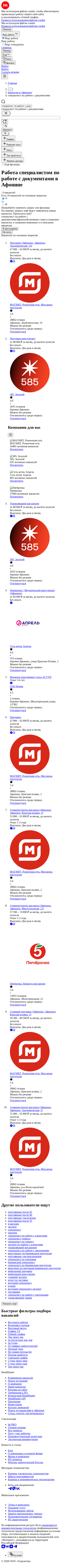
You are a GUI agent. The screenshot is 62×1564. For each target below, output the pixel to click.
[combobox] (16, 106)
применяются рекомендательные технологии (29, 1526)
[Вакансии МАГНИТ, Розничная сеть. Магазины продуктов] (34, 283)
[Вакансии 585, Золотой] (34, 373)
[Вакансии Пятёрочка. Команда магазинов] (34, 954)
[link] (7, 59)
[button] (5, 66)
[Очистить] (6, 113)
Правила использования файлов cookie (23, 26)
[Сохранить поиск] (4, 122)
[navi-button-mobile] (4, 76)
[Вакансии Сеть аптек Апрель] (34, 625)
